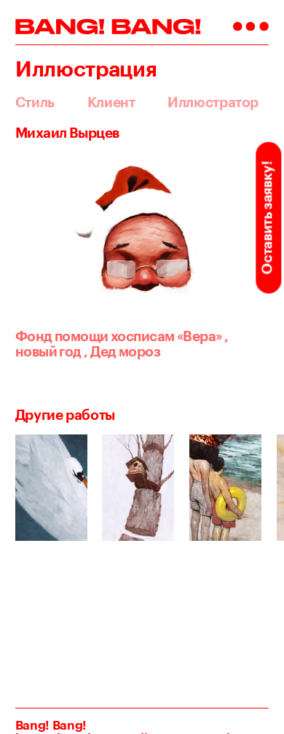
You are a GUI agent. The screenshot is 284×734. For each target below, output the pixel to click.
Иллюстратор (213, 102)
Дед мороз (122, 351)
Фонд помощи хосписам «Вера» (118, 336)
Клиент (111, 102)
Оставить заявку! (267, 217)
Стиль (35, 102)
